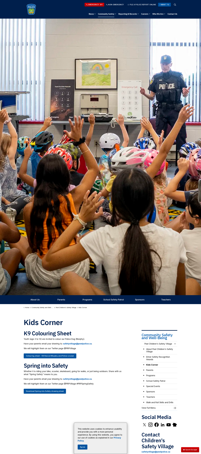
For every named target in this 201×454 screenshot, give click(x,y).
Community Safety (106, 14)
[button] (157, 408)
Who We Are (157, 14)
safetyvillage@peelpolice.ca (77, 344)
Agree (82, 447)
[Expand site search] (175, 4)
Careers (144, 14)
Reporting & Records (127, 14)
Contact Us (172, 14)
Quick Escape (191, 450)
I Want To (164, 5)
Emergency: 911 (95, 5)
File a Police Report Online (143, 5)
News (91, 14)
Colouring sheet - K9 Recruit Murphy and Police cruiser (50, 356)
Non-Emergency (116, 5)
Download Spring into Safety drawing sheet (45, 391)
